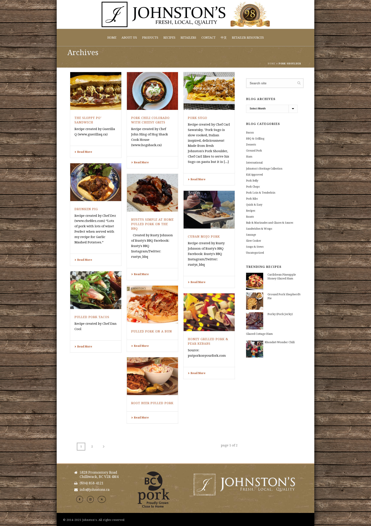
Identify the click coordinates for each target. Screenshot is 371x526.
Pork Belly (252, 180)
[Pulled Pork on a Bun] (152, 304)
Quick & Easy (254, 204)
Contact (208, 37)
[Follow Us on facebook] (79, 499)
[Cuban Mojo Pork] (209, 210)
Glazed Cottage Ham (259, 333)
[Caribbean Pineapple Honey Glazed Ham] (254, 281)
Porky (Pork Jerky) (280, 314)
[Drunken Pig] (95, 182)
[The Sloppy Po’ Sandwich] (95, 91)
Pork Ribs (252, 198)
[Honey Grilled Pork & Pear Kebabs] (209, 312)
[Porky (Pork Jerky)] (254, 320)
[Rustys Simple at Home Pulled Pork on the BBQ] (152, 193)
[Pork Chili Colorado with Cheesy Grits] (152, 91)
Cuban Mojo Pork (204, 236)
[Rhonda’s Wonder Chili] (254, 349)
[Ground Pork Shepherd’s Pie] (254, 301)
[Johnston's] (185, 14)
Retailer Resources (248, 37)
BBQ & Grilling (255, 138)
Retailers (188, 37)
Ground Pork (254, 150)
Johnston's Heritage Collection (264, 168)
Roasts (250, 216)
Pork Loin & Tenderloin (260, 192)
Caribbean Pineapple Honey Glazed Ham (282, 276)
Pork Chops (253, 186)
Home (111, 37)
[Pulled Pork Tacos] (95, 290)
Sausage (251, 234)
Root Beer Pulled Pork (152, 403)
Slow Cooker (253, 240)
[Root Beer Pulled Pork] (152, 376)
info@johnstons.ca (94, 490)
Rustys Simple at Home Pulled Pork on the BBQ (152, 224)
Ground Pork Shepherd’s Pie (284, 296)
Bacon (250, 132)
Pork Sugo (197, 118)
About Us (129, 37)
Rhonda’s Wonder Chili (280, 342)
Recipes (169, 37)
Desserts (251, 144)
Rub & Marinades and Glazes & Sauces (269, 222)
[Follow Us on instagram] (90, 499)
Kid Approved (254, 174)
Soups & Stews (254, 246)
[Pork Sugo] (209, 91)
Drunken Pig (86, 209)
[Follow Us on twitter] (102, 499)
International (254, 162)
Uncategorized (255, 252)
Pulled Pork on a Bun (151, 331)
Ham (249, 156)
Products (150, 37)
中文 (224, 37)
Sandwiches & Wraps (259, 228)
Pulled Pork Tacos (92, 317)
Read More (84, 151)
